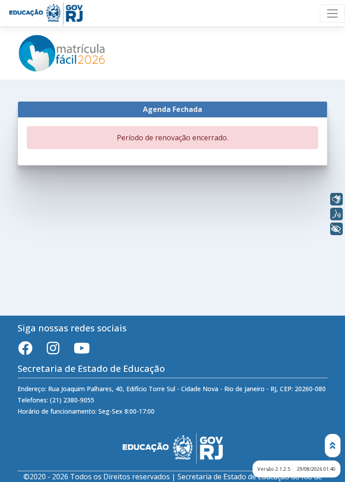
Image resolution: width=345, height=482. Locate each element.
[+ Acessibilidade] (336, 229)
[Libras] (336, 199)
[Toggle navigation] (332, 13)
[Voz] (336, 214)
